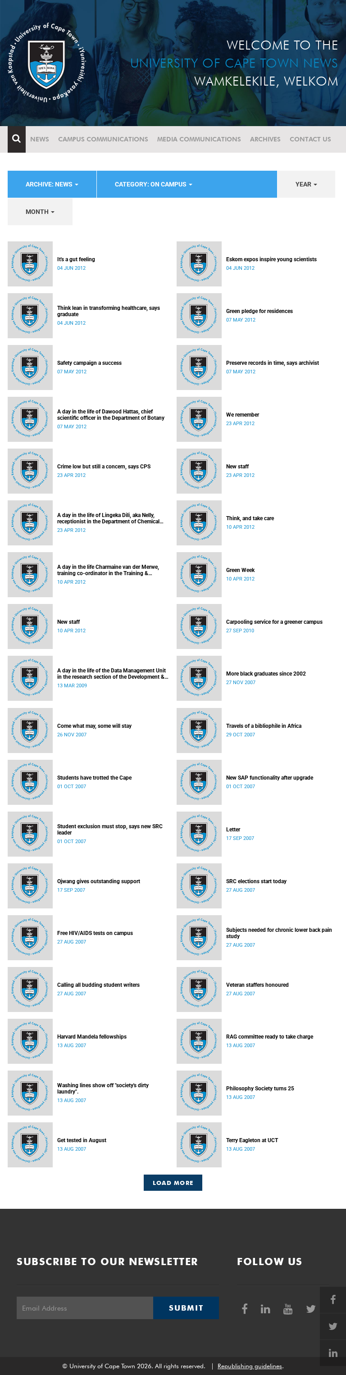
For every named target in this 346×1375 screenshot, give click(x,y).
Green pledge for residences (259, 311)
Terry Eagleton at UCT (252, 1140)
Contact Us (310, 139)
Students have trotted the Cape (94, 778)
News (39, 139)
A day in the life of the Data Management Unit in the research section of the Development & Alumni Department (111, 673)
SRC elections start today (256, 881)
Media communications (199, 139)
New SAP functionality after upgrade (269, 778)
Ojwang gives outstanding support (98, 881)
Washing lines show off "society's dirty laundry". (103, 1088)
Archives (265, 139)
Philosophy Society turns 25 (260, 1088)
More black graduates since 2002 (266, 674)
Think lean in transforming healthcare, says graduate (108, 311)
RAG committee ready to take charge (269, 1037)
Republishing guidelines (250, 1366)
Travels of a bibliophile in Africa (263, 726)
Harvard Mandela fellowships (92, 1037)
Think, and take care (250, 518)
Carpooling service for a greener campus (274, 622)
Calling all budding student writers (98, 985)
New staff (237, 466)
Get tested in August (81, 1140)
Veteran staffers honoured (257, 985)
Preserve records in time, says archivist (272, 363)
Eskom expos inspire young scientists (271, 259)
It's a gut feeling (76, 259)
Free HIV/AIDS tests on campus (95, 933)
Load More (173, 1182)
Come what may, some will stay (94, 726)
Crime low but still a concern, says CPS (103, 466)
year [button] (304, 184)
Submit (186, 1307)
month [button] (38, 211)
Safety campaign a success (89, 363)
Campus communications (103, 139)
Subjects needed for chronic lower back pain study (279, 933)
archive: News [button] (50, 184)
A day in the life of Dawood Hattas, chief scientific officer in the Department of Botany (110, 414)
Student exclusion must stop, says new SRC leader (110, 829)
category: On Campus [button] (151, 184)
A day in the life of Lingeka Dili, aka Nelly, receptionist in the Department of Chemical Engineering (108, 518)
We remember (242, 415)
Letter (233, 829)
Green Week (240, 570)
